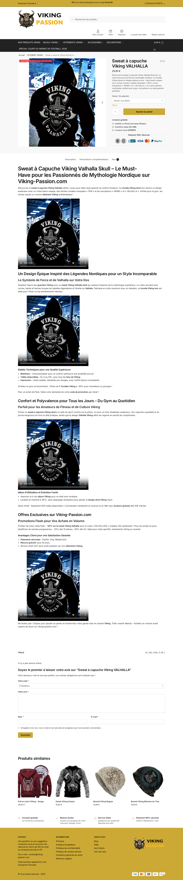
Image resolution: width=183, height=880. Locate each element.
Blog (96, 841)
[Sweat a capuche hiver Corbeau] (161, 61)
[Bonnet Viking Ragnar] (110, 781)
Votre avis (23, 692)
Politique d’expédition (65, 845)
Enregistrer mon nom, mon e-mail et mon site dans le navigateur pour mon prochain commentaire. (61, 728)
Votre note (23, 681)
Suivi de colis (100, 851)
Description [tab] (70, 159)
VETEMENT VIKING (35, 55)
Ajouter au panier (144, 111)
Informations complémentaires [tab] (93, 159)
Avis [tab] (115, 159)
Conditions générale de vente (69, 855)
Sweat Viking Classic (65, 801)
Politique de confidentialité (68, 848)
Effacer (115, 105)
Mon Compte (98, 34)
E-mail (94, 717)
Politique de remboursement (69, 851)
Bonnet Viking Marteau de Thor (145, 801)
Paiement (122, 34)
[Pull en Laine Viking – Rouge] (35, 781)
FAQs (110, 34)
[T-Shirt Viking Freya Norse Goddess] (163, 61)
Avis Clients (99, 848)
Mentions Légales (64, 858)
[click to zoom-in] (62, 102)
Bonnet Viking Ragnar (103, 801)
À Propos (60, 841)
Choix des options (35, 810)
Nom (21, 717)
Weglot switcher (158, 34)
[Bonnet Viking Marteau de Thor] (148, 781)
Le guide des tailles (139, 34)
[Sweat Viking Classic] (73, 781)
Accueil (22, 55)
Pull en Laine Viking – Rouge (31, 801)
